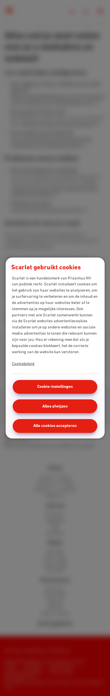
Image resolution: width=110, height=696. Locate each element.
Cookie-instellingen (55, 386)
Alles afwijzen (55, 406)
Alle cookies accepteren (55, 425)
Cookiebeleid (23, 363)
